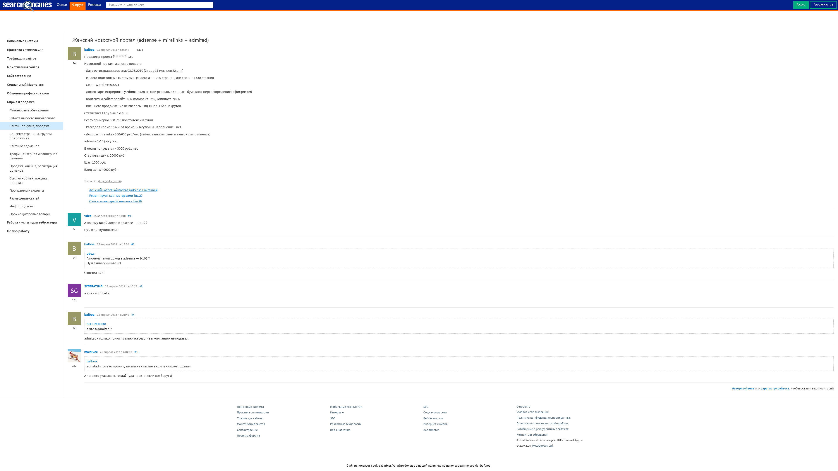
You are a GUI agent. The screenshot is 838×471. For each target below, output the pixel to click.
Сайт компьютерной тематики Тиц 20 (115, 201)
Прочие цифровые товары (30, 214)
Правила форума (248, 435)
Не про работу (18, 231)
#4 (132, 315)
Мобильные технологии (346, 407)
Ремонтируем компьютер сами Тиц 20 (115, 195)
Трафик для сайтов (21, 58)
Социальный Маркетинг (25, 84)
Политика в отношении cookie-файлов (542, 423)
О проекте (523, 406)
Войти (801, 4)
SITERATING (93, 286)
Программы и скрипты (27, 190)
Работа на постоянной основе (32, 118)
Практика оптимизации (25, 49)
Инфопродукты (22, 206)
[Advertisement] (419, 22)
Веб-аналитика (340, 430)
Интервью (337, 412)
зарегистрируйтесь (775, 388)
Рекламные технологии (346, 424)
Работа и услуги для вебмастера (32, 222)
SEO (332, 418)
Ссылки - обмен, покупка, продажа (29, 180)
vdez (87, 215)
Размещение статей (24, 198)
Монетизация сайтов (23, 67)
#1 (129, 216)
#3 (141, 286)
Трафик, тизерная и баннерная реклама (33, 156)
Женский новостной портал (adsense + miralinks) (123, 190)
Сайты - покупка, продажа (30, 126)
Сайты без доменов (24, 146)
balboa (89, 49)
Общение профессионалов (28, 93)
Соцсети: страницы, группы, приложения (31, 135)
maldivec (91, 352)
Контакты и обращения (532, 435)
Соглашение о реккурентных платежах (542, 429)
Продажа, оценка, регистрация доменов (33, 168)
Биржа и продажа (20, 102)
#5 (135, 352)
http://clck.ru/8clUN (110, 181)
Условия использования (533, 412)
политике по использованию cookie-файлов (459, 465)
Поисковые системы (22, 41)
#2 (132, 244)
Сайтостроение (19, 75)
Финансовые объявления (29, 110)
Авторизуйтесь (743, 388)
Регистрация (823, 4)
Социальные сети (435, 412)
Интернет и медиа (435, 424)
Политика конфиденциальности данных (543, 418)
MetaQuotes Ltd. (542, 445)
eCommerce (431, 430)
